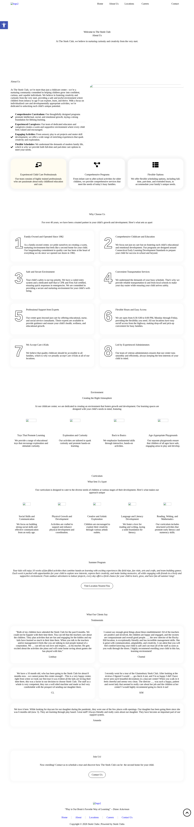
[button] (130, 3)
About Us (114, 3)
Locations (129, 3)
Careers (145, 3)
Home (100, 3)
